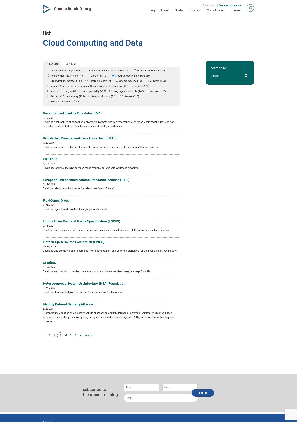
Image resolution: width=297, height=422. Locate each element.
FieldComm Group (56, 200)
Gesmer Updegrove (230, 5)
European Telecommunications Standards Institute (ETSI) (86, 180)
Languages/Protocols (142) (128, 91)
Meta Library (216, 10)
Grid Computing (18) (130, 80)
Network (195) (158, 91)
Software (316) (130, 96)
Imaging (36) (58, 86)
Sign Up (203, 392)
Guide (179, 10)
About (164, 10)
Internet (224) (141, 86)
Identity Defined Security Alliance (68, 304)
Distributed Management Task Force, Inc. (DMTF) (80, 138)
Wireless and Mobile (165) (65, 101)
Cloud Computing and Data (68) (133, 75)
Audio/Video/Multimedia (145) (67, 75)
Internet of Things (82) (63, 91)
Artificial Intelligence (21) (151, 70)
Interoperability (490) (94, 91)
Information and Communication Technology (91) (99, 86)
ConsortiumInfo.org (72, 8)
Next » (88, 335)
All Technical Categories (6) (66, 70)
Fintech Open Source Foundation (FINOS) (73, 242)
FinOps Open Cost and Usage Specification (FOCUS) (81, 221)
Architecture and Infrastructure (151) (109, 70)
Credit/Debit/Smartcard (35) (66, 80)
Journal (236, 10)
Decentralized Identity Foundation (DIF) (72, 113)
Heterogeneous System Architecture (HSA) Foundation (84, 283)
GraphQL (49, 263)
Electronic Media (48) (100, 80)
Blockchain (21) (99, 75)
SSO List (194, 10)
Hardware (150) (157, 80)
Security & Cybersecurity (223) (68, 96)
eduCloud (50, 159)
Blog (151, 10)
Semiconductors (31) (103, 96)
